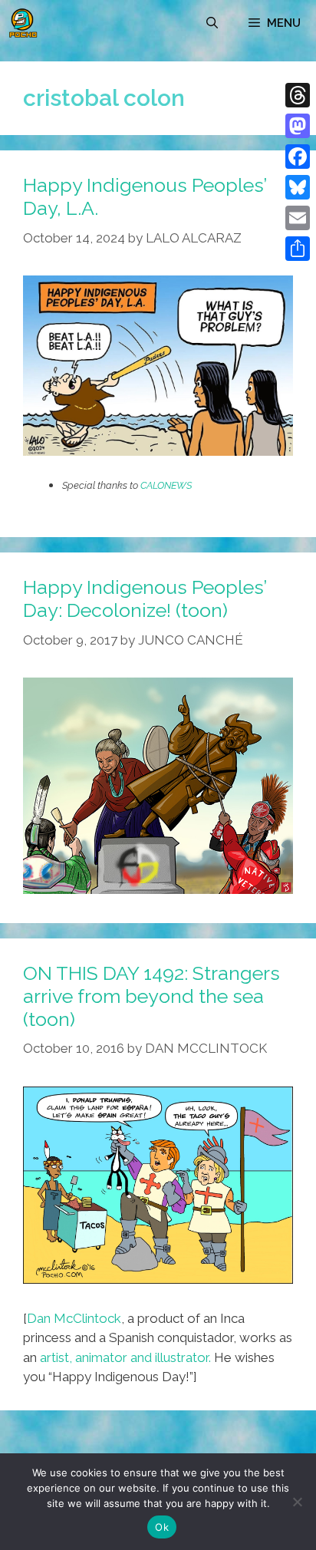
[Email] (297, 218)
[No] (296, 1501)
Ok (162, 1527)
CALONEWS (166, 485)
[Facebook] (297, 156)
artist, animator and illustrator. (125, 1357)
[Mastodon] (297, 125)
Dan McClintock (74, 1318)
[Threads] (297, 95)
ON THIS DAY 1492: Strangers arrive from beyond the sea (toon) (151, 996)
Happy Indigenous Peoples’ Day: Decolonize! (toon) (144, 598)
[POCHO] (23, 23)
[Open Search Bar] (212, 23)
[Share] (297, 248)
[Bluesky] (297, 187)
